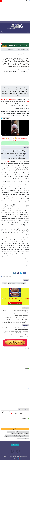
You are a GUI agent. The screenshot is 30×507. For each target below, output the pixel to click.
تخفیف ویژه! (15, 143)
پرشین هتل (13, 433)
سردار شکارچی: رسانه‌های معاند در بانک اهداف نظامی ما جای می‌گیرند (16, 317)
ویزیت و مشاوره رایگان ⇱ (15, 303)
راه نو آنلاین (22, 432)
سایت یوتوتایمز (16, 436)
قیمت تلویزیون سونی (11, 432)
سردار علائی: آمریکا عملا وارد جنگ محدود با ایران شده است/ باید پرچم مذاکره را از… (13, 151)
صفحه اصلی (25, 49)
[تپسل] (1, 44)
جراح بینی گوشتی (19, 433)
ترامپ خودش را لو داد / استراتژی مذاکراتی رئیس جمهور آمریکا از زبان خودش (13, 154)
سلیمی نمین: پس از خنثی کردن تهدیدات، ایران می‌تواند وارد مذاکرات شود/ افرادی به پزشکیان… (13, 157)
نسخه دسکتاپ (15, 445)
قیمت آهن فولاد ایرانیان (24, 435)
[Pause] (3, 134)
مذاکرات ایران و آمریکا (21, 283)
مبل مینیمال (26, 433)
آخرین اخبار (25, 308)
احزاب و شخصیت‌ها (12, 49)
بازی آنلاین (17, 432)
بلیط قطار (27, 436)
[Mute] (5, 134)
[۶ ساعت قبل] (25, 413)
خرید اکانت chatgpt (8, 436)
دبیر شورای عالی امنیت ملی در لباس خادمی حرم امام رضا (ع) (17, 319)
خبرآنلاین (15, 26)
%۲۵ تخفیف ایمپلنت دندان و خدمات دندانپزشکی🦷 (15, 299)
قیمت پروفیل (21, 436)
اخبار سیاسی (20, 49)
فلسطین (4, 283)
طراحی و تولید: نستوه (14, 458)
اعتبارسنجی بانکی (15, 435)
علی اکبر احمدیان (11, 283)
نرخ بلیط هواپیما (20, 438)
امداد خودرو (26, 438)
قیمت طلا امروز (8, 435)
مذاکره (7, 161)
